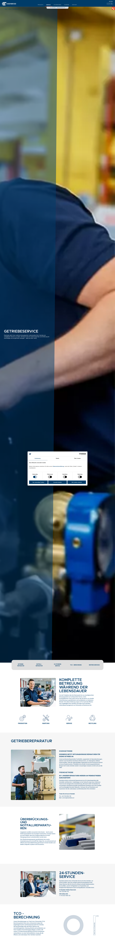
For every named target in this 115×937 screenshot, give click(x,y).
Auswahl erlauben (57, 482)
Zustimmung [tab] (38, 458)
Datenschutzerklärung (58, 466)
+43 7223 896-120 (64, 891)
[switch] (50, 477)
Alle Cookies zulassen (77, 482)
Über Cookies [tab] (77, 458)
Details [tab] (57, 458)
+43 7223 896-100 (66, 796)
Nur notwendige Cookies (38, 482)
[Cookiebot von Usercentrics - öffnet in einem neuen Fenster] (80, 454)
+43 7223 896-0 (53, 7)
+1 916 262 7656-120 (64, 895)
